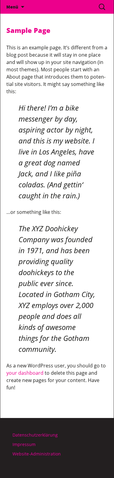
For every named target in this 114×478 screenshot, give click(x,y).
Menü (12, 7)
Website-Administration (36, 454)
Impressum (24, 444)
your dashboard (24, 373)
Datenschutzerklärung (35, 435)
